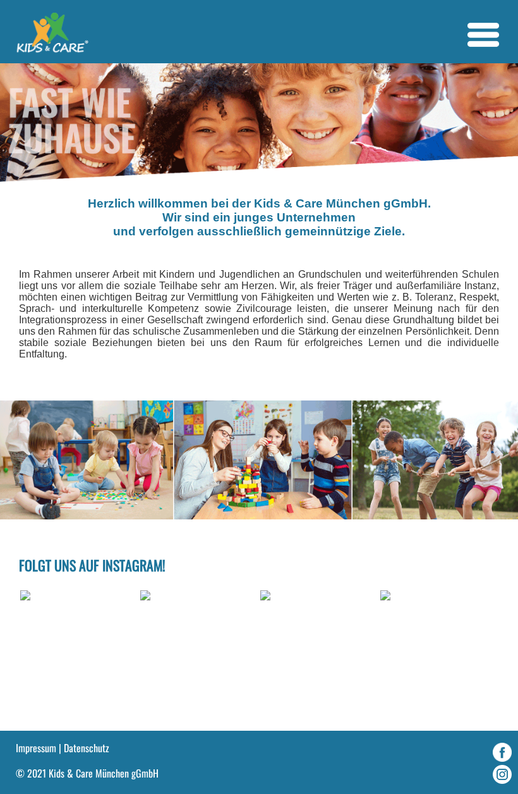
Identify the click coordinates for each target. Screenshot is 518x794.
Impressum (36, 747)
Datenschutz (86, 747)
